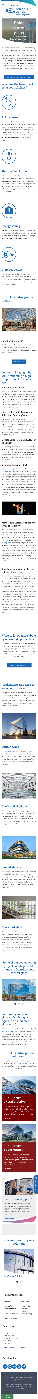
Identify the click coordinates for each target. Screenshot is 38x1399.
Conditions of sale (10, 1318)
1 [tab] (15, 1004)
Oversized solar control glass (12, 932)
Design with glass (10, 1333)
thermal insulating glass (10, 1031)
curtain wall (7, 751)
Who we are (25, 1301)
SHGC (25, 419)
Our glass (7, 1340)
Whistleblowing (26, 1314)
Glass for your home (11, 1338)
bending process (20, 874)
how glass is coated (12, 407)
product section (22, 1063)
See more (7, 1118)
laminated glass (10, 1042)
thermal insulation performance (20, 176)
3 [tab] (23, 1004)
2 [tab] (19, 1004)
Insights (7, 1343)
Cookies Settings (7, 1396)
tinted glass (6, 543)
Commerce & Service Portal (17, 1348)
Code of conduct (10, 1309)
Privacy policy (26, 1306)
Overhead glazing (8, 811)
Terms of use (8, 1306)
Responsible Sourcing (11, 1314)
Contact (7, 1301)
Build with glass (9, 1335)
